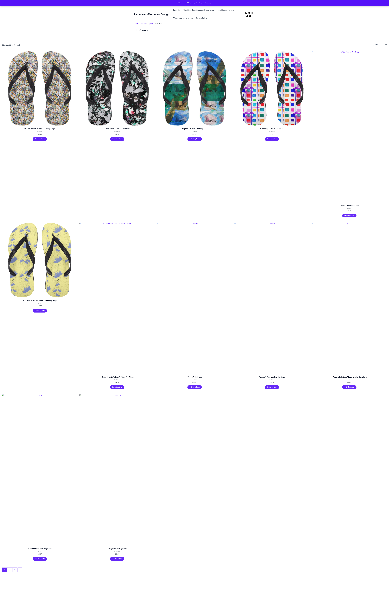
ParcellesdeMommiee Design (151, 14)
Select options (40, 139)
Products (176, 10)
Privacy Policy (201, 18)
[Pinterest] (247, 16)
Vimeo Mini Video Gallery (183, 18)
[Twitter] (249, 13)
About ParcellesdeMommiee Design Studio (199, 10)
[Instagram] (252, 13)
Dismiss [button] (208, 3)
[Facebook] (246, 13)
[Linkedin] (250, 16)
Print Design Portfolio (226, 10)
